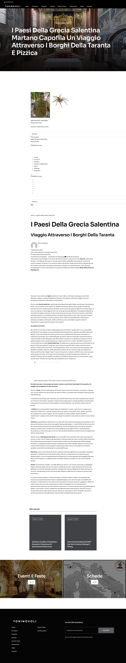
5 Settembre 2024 (37, 250)
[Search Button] (32, 205)
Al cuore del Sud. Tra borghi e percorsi (44, 252)
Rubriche (37, 170)
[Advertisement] (62, 150)
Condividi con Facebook (39, 256)
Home (36, 157)
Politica (36, 162)
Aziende (37, 168)
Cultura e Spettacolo (41, 164)
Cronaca (37, 159)
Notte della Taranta (86, 267)
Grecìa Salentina (53, 343)
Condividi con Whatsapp (56, 256)
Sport (36, 166)
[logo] (12, 6)
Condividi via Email (72, 256)
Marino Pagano (43, 243)
